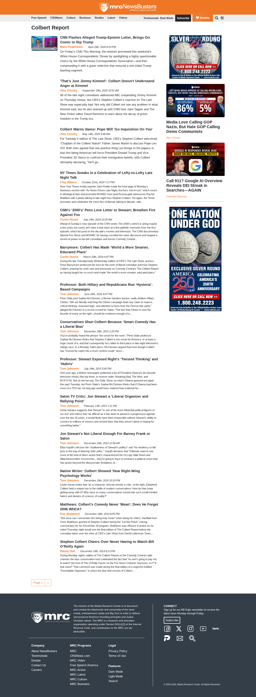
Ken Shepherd (70, 514)
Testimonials (151, 18)
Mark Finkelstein (71, 47)
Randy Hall (67, 551)
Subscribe (183, 18)
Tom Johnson (69, 294)
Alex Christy (68, 90)
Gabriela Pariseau (176, 196)
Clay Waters (68, 182)
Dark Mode (166, 18)
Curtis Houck (69, 219)
